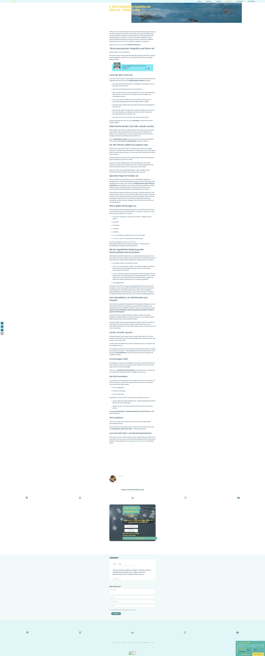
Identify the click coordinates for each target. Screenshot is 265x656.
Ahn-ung (114, 235)
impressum (124, 642)
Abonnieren (125, 68)
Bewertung (118, 44)
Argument (115, 273)
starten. (199, 1)
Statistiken (248, 649)
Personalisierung (241, 651)
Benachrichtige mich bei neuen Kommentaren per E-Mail (123, 609)
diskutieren (115, 266)
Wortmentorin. (240, 1)
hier (135, 535)
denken (114, 216)
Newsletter (229, 1)
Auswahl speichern (245, 654)
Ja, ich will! (140, 538)
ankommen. (209, 1)
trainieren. (218, 1)
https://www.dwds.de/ (129, 242)
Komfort (255, 649)
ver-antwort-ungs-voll (118, 238)
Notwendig (240, 649)
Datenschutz (133, 642)
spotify (146, 441)
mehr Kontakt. (251, 1)
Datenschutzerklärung (241, 648)
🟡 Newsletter (116, 642)
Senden (116, 613)
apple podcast (137, 441)
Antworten (116, 578)
